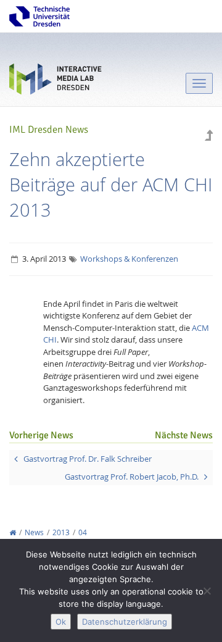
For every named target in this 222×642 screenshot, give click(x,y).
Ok (61, 622)
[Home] (12, 532)
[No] (206, 591)
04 (82, 532)
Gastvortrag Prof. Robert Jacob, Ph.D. (132, 476)
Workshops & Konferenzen (129, 258)
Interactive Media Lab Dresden (55, 82)
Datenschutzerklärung (124, 622)
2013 (61, 532)
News (34, 532)
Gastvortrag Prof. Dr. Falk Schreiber (87, 458)
